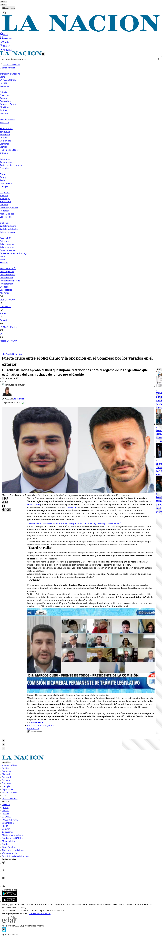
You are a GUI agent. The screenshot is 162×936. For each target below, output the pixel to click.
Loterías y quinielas (9, 207)
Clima (2, 76)
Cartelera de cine (8, 226)
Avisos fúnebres (7, 244)
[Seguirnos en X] (3, 871)
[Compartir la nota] (3, 502)
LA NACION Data (8, 79)
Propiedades (6, 101)
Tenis (2, 180)
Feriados (4, 204)
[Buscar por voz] (158, 59)
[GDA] (9, 922)
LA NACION (8, 354)
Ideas (2, 259)
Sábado (3, 256)
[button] (81, 196)
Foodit (6, 42)
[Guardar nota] (3, 498)
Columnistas (6, 162)
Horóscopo (5, 201)
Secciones (8, 38)
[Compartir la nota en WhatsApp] (6, 502)
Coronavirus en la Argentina (40, 725)
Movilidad (4, 107)
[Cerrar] (43, 54)
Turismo (4, 195)
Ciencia (3, 146)
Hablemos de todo (9, 149)
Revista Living (6, 277)
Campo (3, 98)
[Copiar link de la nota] (3, 506)
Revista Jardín (6, 283)
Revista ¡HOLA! (7, 271)
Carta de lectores (8, 250)
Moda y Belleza (7, 213)
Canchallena (6, 183)
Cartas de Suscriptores (11, 165)
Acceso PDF (5, 238)
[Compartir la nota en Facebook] (3, 510)
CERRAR (3, 2)
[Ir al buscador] (4, 12)
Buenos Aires (6, 128)
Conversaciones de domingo (13, 253)
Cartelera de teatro (9, 229)
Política (18, 354)
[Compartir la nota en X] (6, 510)
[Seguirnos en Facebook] (3, 863)
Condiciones (34, 913)
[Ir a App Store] (9, 901)
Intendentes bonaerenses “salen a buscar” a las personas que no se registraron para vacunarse (73, 523)
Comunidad (5, 140)
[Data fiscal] (4, 931)
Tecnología (5, 198)
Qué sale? (4, 222)
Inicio (5, 34)
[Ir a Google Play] (9, 895)
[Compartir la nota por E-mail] (9, 510)
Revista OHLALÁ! (8, 268)
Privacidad (45, 913)
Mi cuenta (8, 49)
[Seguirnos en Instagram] (3, 878)
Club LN (6, 46)
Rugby (3, 177)
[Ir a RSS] (3, 886)
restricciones (33, 504)
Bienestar (4, 143)
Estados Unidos (7, 119)
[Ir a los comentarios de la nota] (6, 498)
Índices (3, 110)
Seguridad (5, 131)
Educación (5, 134)
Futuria (3, 92)
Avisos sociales (7, 247)
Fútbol (3, 174)
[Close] (3, 740)
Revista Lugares (7, 274)
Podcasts (4, 210)
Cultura (3, 137)
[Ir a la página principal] (81, 30)
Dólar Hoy (5, 95)
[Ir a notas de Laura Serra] (78, 391)
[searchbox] (80, 59)
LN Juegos (4, 192)
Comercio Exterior (8, 104)
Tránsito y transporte (10, 73)
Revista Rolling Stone (10, 280)
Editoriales (5, 159)
